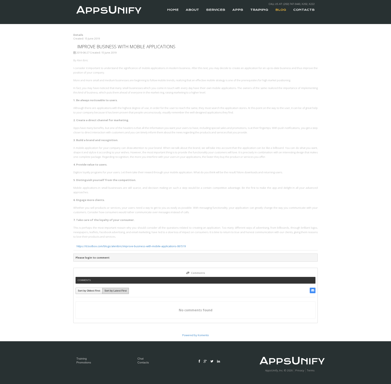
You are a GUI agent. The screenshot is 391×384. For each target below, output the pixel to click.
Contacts (143, 362)
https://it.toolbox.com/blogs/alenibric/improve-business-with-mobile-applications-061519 (131, 246)
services (215, 10)
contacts (304, 10)
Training (259, 10)
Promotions (83, 362)
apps (237, 10)
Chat (140, 358)
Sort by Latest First (115, 290)
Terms (311, 370)
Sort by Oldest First (89, 290)
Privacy (299, 370)
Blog (280, 10)
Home (173, 10)
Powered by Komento (195, 335)
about (192, 10)
